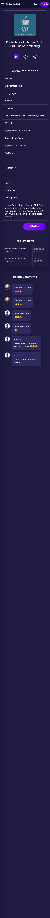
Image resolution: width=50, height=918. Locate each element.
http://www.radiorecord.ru (17, 130)
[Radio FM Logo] (13, 4)
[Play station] (16, 57)
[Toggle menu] (2, 4)
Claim (34, 226)
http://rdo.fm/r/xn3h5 (15, 145)
